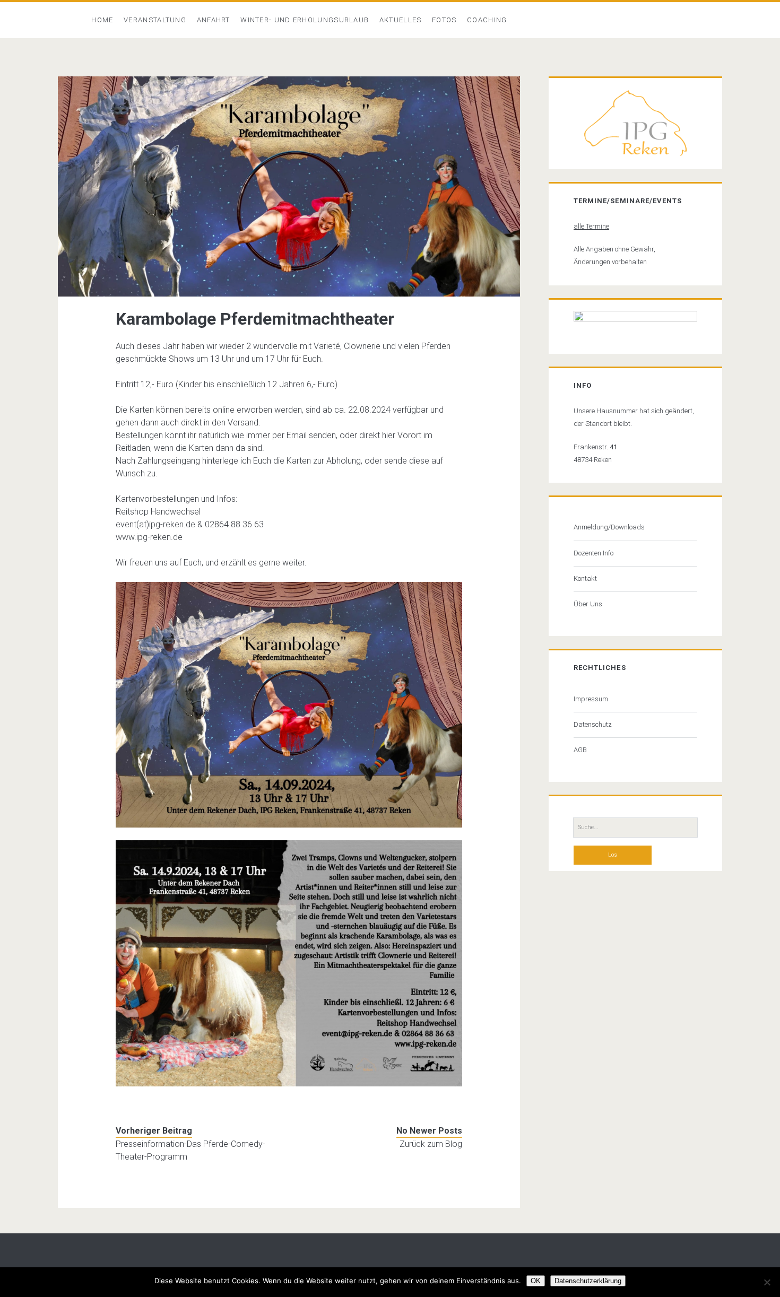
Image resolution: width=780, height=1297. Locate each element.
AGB (580, 750)
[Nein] (766, 1282)
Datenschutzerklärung (587, 1281)
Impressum (591, 699)
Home (102, 20)
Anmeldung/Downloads (609, 527)
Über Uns (588, 604)
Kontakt (585, 578)
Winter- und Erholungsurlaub (304, 20)
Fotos (444, 20)
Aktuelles (400, 20)
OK (536, 1281)
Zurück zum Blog (431, 1144)
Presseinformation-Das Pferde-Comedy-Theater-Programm (190, 1150)
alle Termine (591, 226)
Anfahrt (213, 20)
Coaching (487, 20)
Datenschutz (593, 724)
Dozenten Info (593, 553)
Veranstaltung (155, 20)
